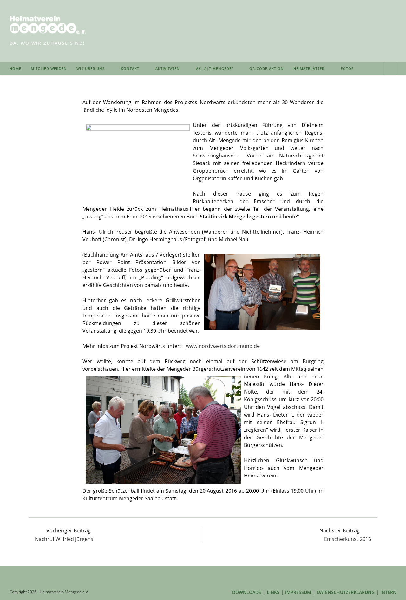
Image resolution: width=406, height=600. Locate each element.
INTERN (388, 592)
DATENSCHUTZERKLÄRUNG (346, 592)
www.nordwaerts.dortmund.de (223, 346)
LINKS (273, 592)
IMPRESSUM (298, 592)
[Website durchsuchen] (389, 69)
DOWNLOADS (246, 592)
